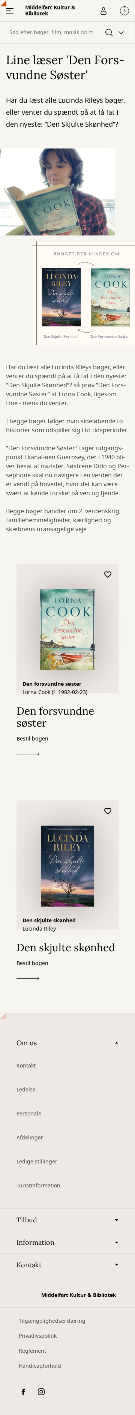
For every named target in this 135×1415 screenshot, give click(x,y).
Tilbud (26, 1220)
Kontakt (26, 1066)
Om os (26, 1043)
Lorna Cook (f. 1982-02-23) (54, 693)
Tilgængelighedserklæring (52, 1321)
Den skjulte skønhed (49, 921)
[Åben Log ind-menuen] (103, 10)
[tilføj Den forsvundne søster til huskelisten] (108, 575)
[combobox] (67, 32)
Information (35, 1242)
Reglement (32, 1351)
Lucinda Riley (39, 929)
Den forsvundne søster (51, 684)
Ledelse (26, 1090)
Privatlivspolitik (38, 1336)
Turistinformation (38, 1186)
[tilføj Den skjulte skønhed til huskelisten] (108, 811)
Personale (28, 1114)
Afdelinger (29, 1138)
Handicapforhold (40, 1366)
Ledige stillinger (36, 1162)
